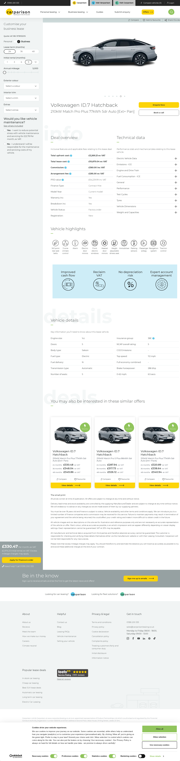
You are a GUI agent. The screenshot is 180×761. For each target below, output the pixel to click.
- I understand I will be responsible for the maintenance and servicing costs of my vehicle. (23, 148)
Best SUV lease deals (31, 688)
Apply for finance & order (21, 560)
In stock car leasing (31, 678)
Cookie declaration (100, 631)
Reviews (26, 627)
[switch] (83, 756)
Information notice (100, 658)
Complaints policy (100, 641)
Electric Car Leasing (31, 702)
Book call (159, 112)
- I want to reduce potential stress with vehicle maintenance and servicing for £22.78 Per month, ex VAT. (23, 134)
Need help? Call (19, 566)
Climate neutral (29, 646)
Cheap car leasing (30, 683)
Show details (155, 756)
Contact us (62, 622)
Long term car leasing (32, 697)
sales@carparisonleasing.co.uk (140, 627)
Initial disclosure (99, 653)
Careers (25, 641)
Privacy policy (98, 627)
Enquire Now (159, 105)
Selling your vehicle (66, 641)
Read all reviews (64, 679)
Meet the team (29, 631)
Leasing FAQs (63, 631)
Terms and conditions (101, 622)
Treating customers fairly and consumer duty (105, 647)
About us (26, 622)
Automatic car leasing (32, 692)
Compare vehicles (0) (152, 3)
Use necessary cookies (159, 745)
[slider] (4, 72)
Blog (59, 627)
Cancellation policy (100, 636)
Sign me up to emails (137, 578)
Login (171, 3)
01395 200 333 (13, 3)
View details (67, 485)
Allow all (159, 729)
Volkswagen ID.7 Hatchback (64, 453)
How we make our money (34, 636)
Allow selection (159, 737)
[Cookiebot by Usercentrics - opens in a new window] (16, 756)
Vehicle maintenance (66, 636)
